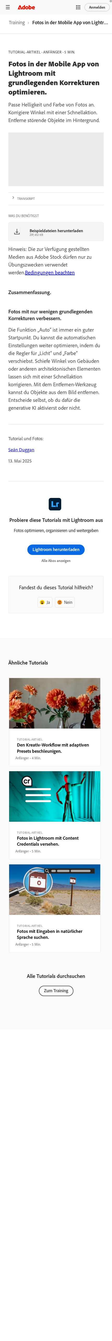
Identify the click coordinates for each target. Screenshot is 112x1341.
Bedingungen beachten (50, 272)
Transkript (26, 199)
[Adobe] (26, 7)
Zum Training (56, 990)
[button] (78, 7)
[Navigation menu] (8, 7)
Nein (68, 602)
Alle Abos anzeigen (56, 560)
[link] (16, 24)
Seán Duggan (21, 450)
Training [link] (17, 22)
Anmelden (97, 7)
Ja (48, 602)
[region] (55, 722)
